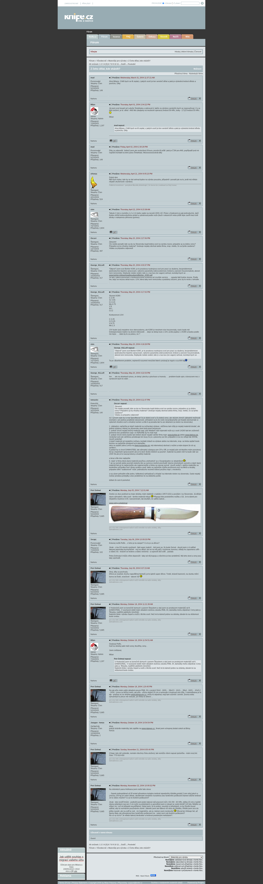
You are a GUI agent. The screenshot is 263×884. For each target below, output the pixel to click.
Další (123, 64)
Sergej (93, 539)
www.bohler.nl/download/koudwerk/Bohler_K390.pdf (130, 275)
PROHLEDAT (157, 3)
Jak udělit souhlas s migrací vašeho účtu (71, 858)
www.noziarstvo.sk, (142, 445)
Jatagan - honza (97, 723)
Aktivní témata (187, 52)
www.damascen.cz (138, 694)
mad (92, 78)
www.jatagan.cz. (148, 728)
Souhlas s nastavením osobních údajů (166, 883)
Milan (93, 105)
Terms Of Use (64, 883)
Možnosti (197, 69)
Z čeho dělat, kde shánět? (139, 61)
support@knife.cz (135, 883)
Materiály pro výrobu (117, 61)
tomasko (94, 400)
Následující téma (196, 74)
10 (115, 64)
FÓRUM (168, 3)
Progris (201, 883)
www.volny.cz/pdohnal (118, 503)
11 (118, 64)
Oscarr (94, 238)
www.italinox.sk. (191, 435)
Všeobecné (101, 61)
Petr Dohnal (96, 490)
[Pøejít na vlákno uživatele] (113, 141)
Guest (93, 838)
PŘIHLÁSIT (86, 3)
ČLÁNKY (177, 3)
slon (92, 209)
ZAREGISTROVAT (71, 3)
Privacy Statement (79, 883)
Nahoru (94, 99)
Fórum (89, 32)
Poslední (131, 64)
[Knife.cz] (79, 21)
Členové (197, 52)
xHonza (94, 174)
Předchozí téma (181, 74)
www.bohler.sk (174, 435)
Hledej (177, 52)
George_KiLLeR (97, 265)
